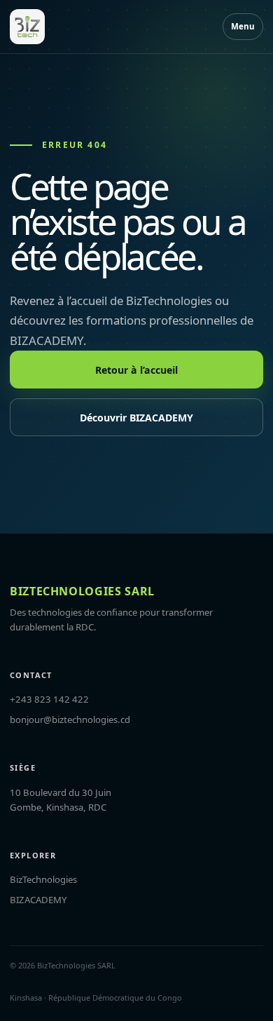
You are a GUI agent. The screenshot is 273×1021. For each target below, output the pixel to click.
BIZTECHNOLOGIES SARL (82, 591)
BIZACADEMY (38, 899)
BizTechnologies (43, 879)
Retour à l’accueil (136, 370)
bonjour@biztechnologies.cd (70, 719)
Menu (243, 26)
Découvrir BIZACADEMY (136, 417)
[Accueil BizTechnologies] (27, 26)
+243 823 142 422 (49, 699)
